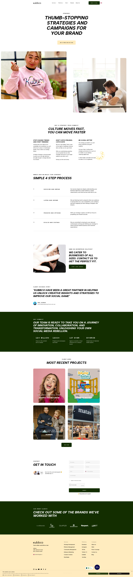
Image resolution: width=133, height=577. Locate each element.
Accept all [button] (98, 573)
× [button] (131, 571)
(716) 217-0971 (39, 551)
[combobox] (86, 471)
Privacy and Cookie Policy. (45, 573)
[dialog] (66, 573)
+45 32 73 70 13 (39, 549)
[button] (54, 3)
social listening (63, 151)
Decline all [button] (119, 573)
